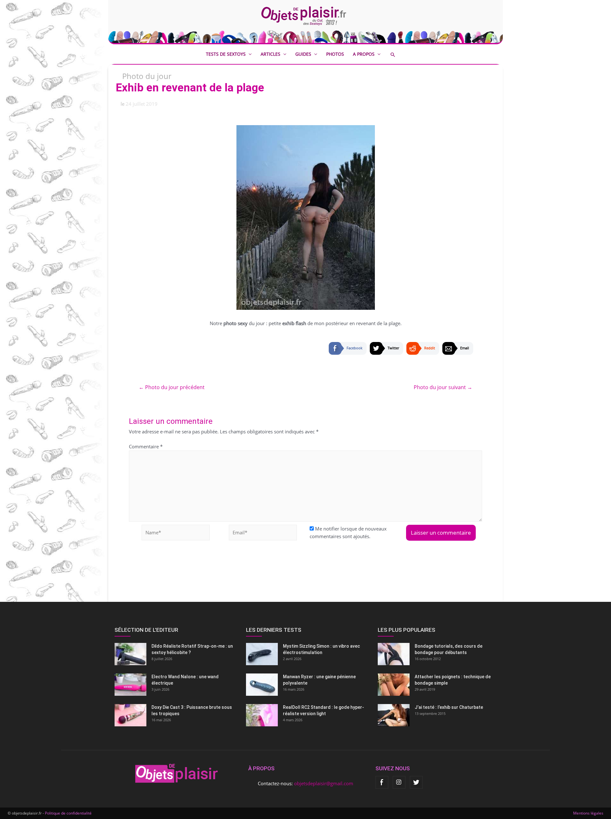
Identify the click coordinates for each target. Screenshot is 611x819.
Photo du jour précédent (172, 387)
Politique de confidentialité (68, 813)
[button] (397, 55)
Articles (270, 54)
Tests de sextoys (226, 54)
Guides (303, 54)
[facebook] (382, 782)
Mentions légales (588, 813)
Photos (335, 54)
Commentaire (146, 446)
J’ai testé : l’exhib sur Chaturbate (449, 707)
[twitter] (416, 782)
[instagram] (399, 782)
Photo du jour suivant (443, 387)
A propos (364, 54)
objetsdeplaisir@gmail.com (323, 783)
